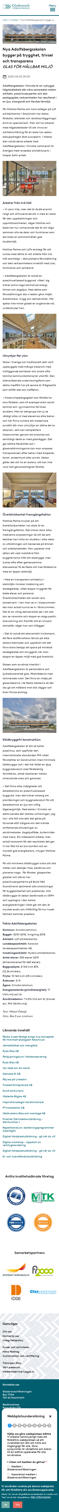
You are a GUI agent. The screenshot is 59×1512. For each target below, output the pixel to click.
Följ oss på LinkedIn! (15, 1079)
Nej (18, 1504)
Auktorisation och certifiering (21, 1356)
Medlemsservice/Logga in (18, 1371)
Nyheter (14, 20)
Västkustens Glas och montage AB (24, 1113)
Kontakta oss (11, 1336)
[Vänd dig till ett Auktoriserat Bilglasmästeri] (16, 1196)
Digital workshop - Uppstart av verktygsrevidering (22, 1144)
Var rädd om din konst (16, 1068)
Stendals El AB (11, 1073)
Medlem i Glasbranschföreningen (21, 1468)
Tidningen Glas (12, 1363)
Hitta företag (11, 1351)
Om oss (7, 1331)
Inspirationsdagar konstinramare (23, 1102)
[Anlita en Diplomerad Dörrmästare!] (43, 1222)
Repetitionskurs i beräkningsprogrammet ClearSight (28, 1129)
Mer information (41, 1497)
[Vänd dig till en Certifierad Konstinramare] (16, 1222)
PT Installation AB (13, 1107)
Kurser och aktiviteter (16, 1347)
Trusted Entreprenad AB (17, 1085)
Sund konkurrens (13, 1090)
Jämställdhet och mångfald (20, 1045)
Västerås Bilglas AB (14, 1096)
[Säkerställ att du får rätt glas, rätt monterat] (43, 1197)
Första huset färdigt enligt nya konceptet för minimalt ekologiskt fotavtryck (28, 1038)
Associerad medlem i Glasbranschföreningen (22, 1476)
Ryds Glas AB (11, 1051)
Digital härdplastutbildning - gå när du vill (29, 1136)
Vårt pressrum (11, 1367)
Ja (5, 1504)
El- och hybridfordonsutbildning (22, 1156)
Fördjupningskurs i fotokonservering (25, 1056)
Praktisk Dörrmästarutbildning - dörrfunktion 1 (23, 1121)
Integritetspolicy (13, 1340)
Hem (5, 20)
